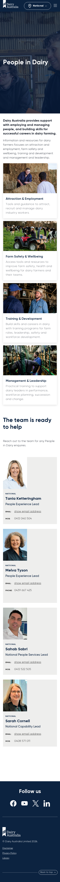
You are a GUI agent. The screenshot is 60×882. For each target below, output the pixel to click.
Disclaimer (7, 848)
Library (5, 858)
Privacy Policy (9, 853)
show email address (27, 511)
